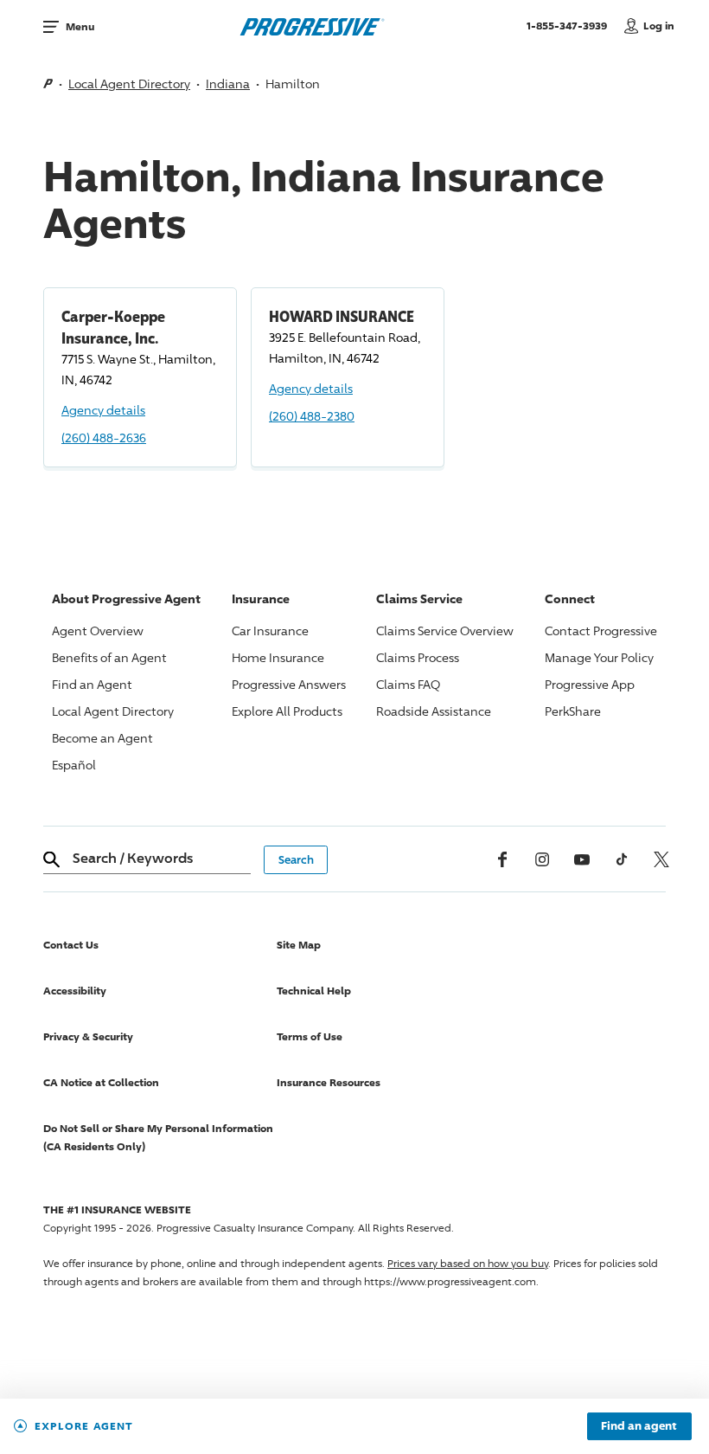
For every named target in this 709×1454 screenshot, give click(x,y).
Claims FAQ (408, 684)
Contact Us (71, 944)
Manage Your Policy (599, 657)
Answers (289, 684)
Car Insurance (270, 630)
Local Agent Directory (129, 83)
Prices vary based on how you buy (467, 1263)
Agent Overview (98, 630)
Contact (601, 630)
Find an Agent (92, 684)
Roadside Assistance (433, 711)
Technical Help (314, 990)
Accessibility (74, 990)
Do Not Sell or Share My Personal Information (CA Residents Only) (158, 1137)
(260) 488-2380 (311, 416)
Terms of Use (309, 1036)
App (590, 684)
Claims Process (417, 657)
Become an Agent (102, 737)
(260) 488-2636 (103, 437)
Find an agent (639, 1426)
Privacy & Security (88, 1036)
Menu (80, 26)
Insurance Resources (328, 1082)
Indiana (228, 83)
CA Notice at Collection (101, 1082)
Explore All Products (287, 711)
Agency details (103, 409)
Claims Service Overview (445, 630)
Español (74, 764)
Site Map (299, 944)
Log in (658, 25)
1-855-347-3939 (571, 25)
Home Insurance (278, 657)
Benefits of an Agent (109, 657)
